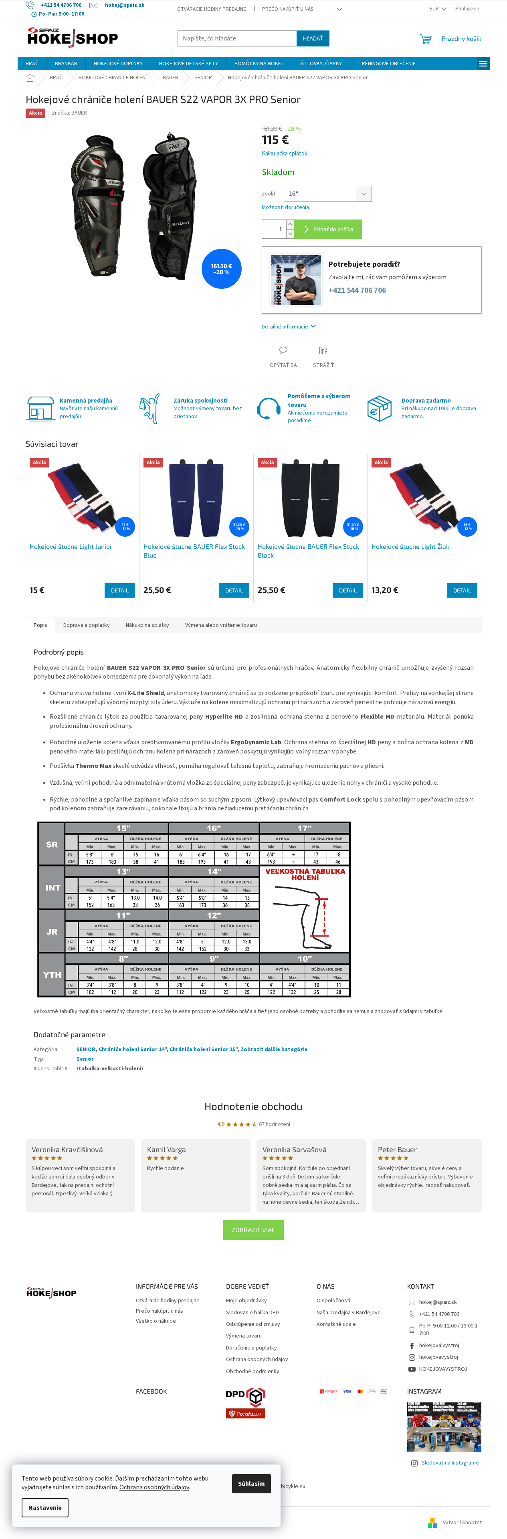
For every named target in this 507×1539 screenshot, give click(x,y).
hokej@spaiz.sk (438, 1302)
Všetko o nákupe (156, 1321)
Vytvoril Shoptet (462, 1523)
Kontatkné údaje (336, 1324)
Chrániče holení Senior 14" (132, 1049)
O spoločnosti (333, 1301)
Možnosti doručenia (285, 208)
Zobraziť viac (253, 1229)
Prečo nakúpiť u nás (287, 9)
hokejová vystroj (439, 1346)
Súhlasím (251, 1483)
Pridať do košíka (333, 229)
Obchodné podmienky (252, 1372)
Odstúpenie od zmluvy (253, 1324)
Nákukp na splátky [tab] (147, 625)
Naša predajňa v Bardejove (349, 1313)
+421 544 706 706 (357, 290)
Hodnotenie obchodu (253, 1106)
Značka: (69, 113)
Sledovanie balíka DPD (252, 1313)
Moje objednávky (246, 1301)
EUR (435, 8)
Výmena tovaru (244, 1336)
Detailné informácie (285, 327)
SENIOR (86, 1049)
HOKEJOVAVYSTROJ (443, 1369)
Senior (85, 1059)
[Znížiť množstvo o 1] (290, 233)
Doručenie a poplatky (251, 1348)
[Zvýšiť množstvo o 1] (290, 224)
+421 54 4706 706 (439, 1314)
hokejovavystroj (438, 1357)
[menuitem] (32, 63)
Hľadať (313, 38)
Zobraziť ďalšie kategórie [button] (274, 1049)
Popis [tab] (40, 625)
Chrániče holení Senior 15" (203, 1049)
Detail (120, 590)
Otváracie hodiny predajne (211, 9)
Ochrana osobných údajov (154, 1487)
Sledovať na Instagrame (450, 1463)
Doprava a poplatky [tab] (86, 625)
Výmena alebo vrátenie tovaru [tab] (221, 625)
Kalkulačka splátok (284, 153)
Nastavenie (45, 1507)
